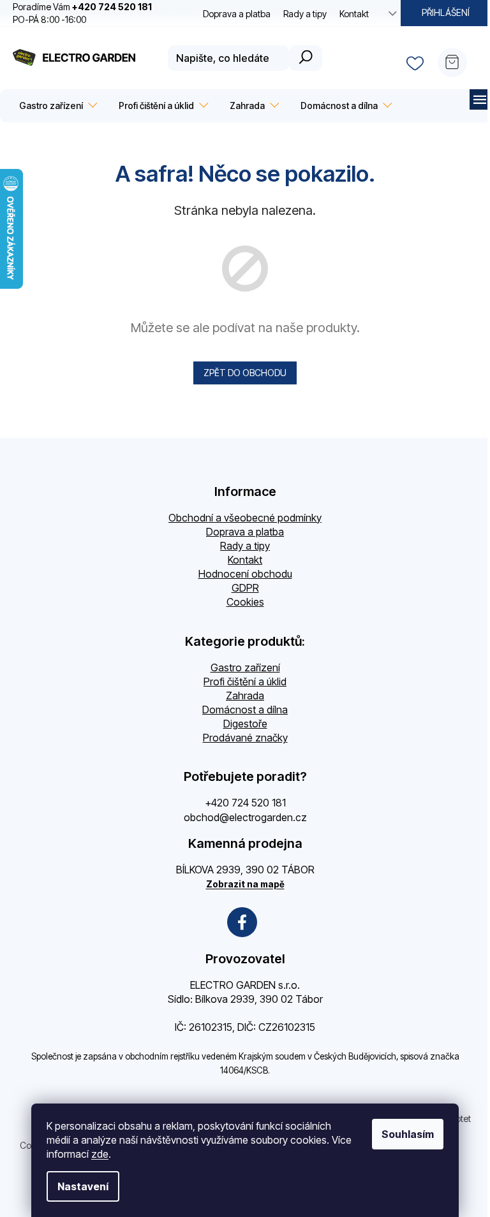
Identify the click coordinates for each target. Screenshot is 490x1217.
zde (99, 1154)
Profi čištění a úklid (245, 681)
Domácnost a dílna (245, 709)
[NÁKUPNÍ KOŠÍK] (457, 58)
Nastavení (82, 1186)
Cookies (245, 601)
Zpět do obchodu (245, 372)
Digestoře (245, 723)
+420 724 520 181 (245, 802)
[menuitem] (56, 106)
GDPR (245, 587)
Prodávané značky (245, 737)
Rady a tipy (305, 13)
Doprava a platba (237, 13)
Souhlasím (408, 1134)
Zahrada (245, 695)
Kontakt (354, 13)
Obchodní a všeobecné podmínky (245, 517)
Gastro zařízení (245, 667)
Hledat (305, 58)
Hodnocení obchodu (245, 573)
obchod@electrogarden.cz (245, 817)
